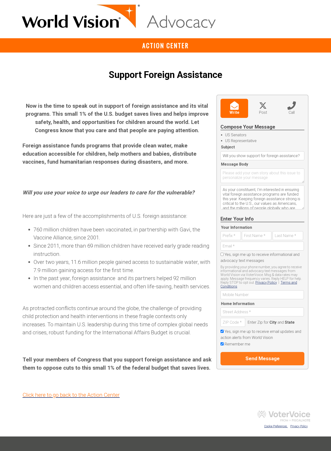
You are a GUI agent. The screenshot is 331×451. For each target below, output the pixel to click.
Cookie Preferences (276, 426)
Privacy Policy (266, 282)
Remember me (237, 344)
